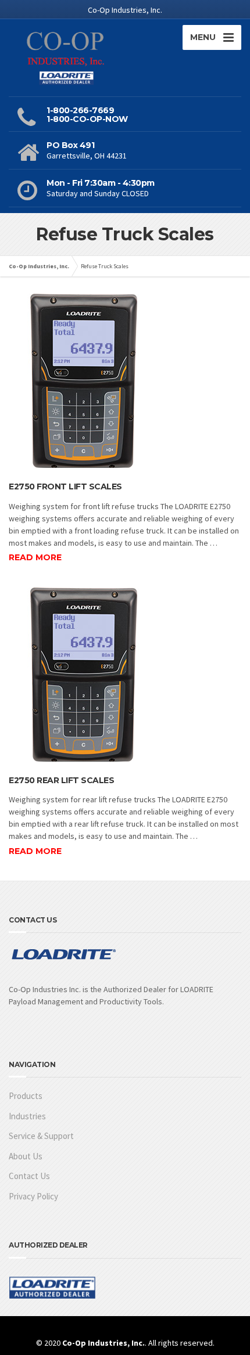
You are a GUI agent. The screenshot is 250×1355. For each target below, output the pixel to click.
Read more (35, 557)
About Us (25, 1156)
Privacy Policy (33, 1196)
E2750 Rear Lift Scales (61, 780)
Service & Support (41, 1135)
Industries (27, 1116)
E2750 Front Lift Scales (65, 486)
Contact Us (29, 1175)
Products (25, 1095)
